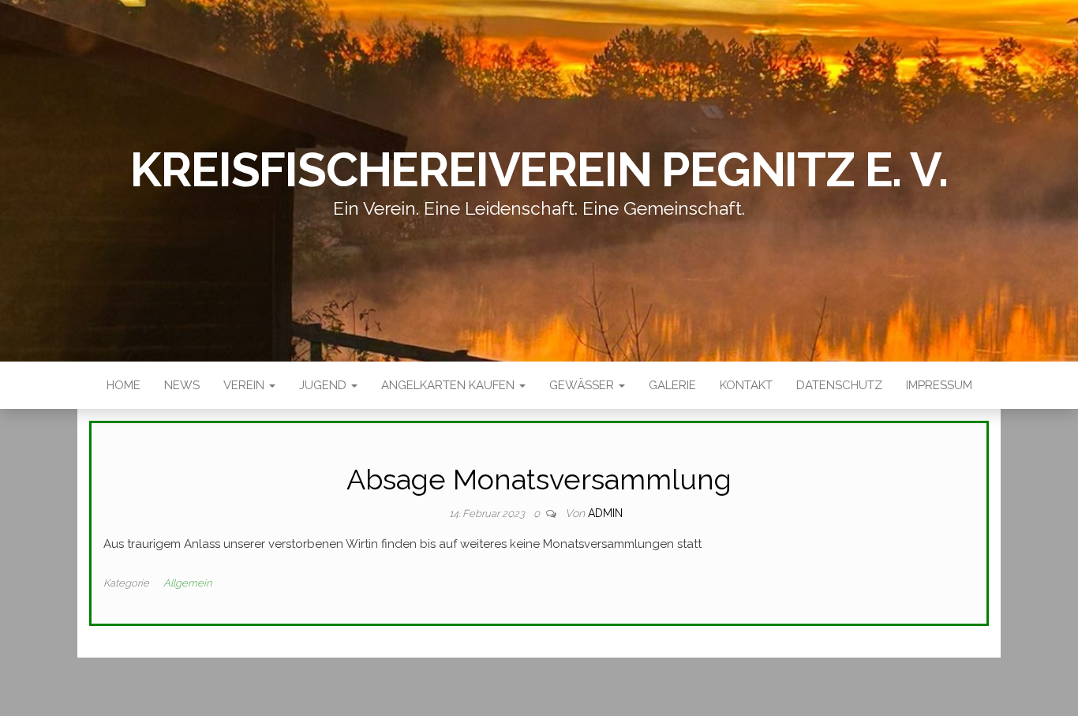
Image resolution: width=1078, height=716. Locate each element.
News (182, 385)
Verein (245, 385)
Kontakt (746, 385)
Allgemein (187, 583)
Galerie (672, 385)
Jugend (324, 385)
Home (123, 385)
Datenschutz (839, 385)
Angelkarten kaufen (449, 385)
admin (605, 513)
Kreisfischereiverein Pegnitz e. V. (538, 169)
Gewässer (583, 385)
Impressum (939, 385)
